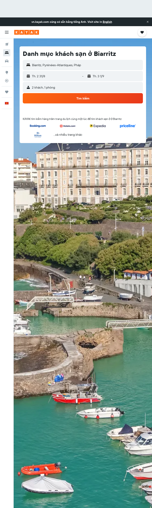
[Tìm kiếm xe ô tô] (7, 61)
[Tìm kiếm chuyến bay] (7, 44)
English (107, 22)
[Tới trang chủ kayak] (26, 32)
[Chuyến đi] (7, 92)
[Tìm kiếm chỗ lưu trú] (7, 53)
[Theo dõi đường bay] (7, 81)
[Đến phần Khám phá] (7, 72)
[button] (147, 21)
